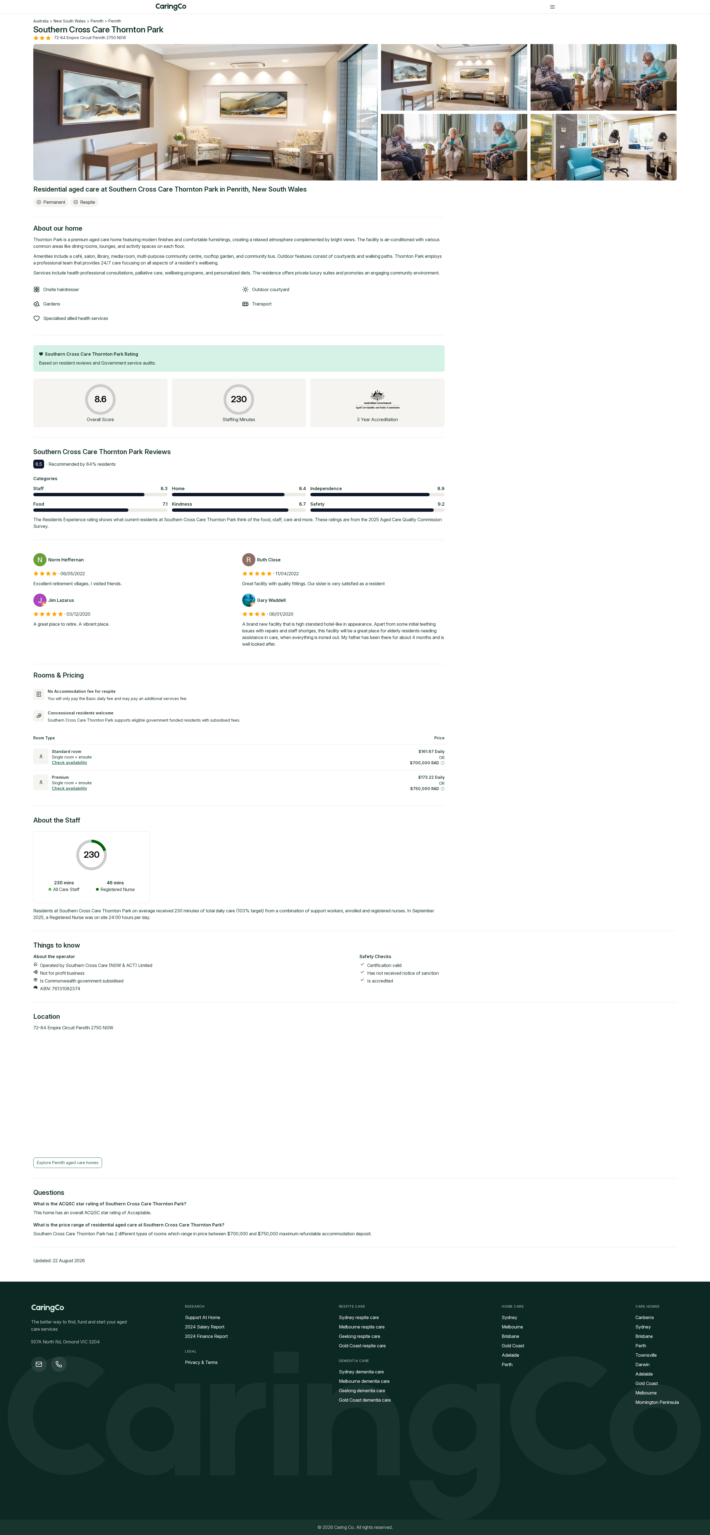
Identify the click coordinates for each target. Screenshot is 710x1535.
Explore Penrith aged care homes (67, 1162)
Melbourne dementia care (364, 1381)
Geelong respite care (359, 1336)
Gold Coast (513, 1345)
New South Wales (70, 21)
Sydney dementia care (361, 1371)
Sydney (509, 1317)
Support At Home (202, 1317)
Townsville (646, 1355)
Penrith (97, 21)
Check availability (69, 762)
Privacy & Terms (201, 1362)
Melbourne (512, 1327)
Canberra (644, 1317)
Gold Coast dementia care (365, 1400)
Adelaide (510, 1355)
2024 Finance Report (206, 1336)
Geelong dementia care (362, 1390)
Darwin (642, 1364)
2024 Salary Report (204, 1327)
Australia (41, 21)
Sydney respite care (359, 1317)
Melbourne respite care (362, 1327)
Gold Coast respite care (362, 1345)
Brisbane (510, 1336)
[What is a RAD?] (443, 763)
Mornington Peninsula (657, 1402)
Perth (507, 1364)
